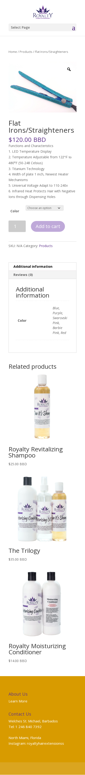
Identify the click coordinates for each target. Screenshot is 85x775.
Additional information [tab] (32, 266)
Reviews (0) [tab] (23, 274)
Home (12, 52)
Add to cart (48, 226)
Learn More (17, 701)
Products (26, 52)
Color (14, 211)
